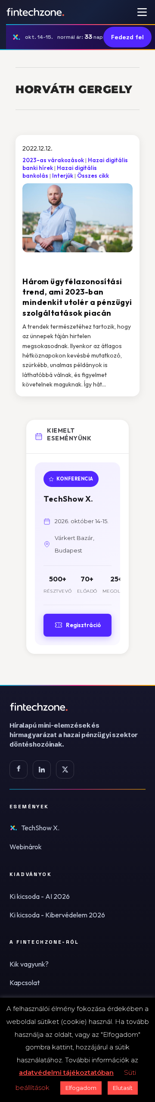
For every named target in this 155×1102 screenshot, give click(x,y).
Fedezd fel (127, 37)
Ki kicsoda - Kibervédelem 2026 (57, 914)
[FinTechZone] (77, 707)
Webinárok (25, 846)
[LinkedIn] (42, 769)
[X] (65, 769)
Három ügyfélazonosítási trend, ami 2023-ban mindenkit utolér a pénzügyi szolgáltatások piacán (77, 297)
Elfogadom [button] (80, 1087)
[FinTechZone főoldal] (35, 12)
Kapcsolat (24, 982)
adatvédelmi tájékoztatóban (66, 1072)
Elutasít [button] (123, 1087)
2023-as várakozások (53, 160)
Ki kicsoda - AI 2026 (39, 896)
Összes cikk (93, 175)
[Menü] (142, 12)
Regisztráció (83, 625)
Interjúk (62, 175)
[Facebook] (18, 769)
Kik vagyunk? (29, 964)
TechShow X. (40, 827)
